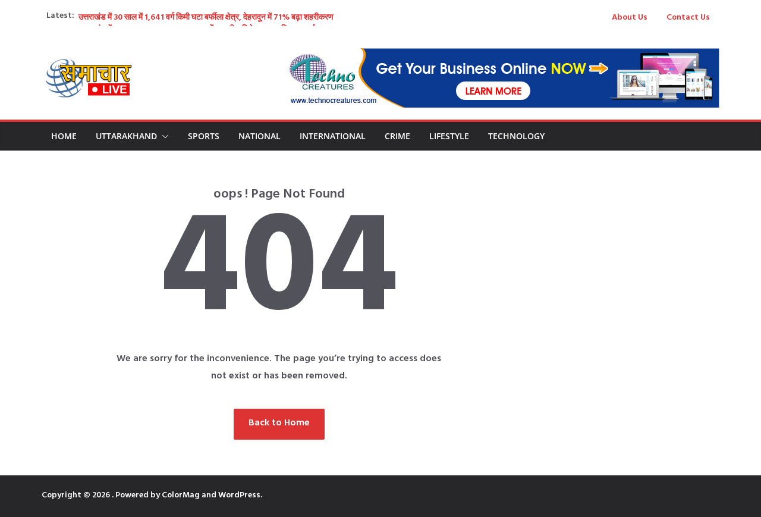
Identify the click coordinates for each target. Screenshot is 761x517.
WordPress (239, 496)
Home (64, 136)
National (259, 136)
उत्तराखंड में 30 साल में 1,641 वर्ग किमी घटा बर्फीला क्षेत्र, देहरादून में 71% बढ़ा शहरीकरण (206, 18)
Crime (397, 136)
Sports (203, 136)
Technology (516, 136)
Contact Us (688, 18)
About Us (629, 18)
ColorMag (181, 496)
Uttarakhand (126, 136)
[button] (163, 136)
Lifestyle (449, 136)
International (333, 136)
